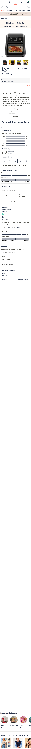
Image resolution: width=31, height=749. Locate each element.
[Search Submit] (28, 6)
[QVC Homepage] (2, 19)
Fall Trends (22, 10)
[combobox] (14, 6)
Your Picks (9, 10)
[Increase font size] (27, 85)
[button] (3, 3)
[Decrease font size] (29, 85)
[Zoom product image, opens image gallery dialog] (2, 57)
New (15, 10)
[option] (15, 14)
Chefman (4, 76)
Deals (2, 10)
